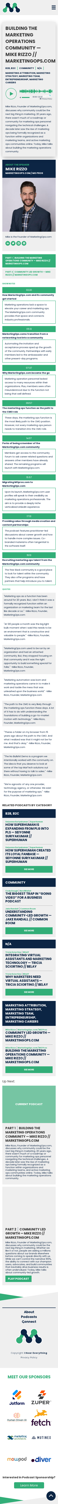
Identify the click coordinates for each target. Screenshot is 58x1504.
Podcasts (29, 1316)
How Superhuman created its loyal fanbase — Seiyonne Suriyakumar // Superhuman (28, 856)
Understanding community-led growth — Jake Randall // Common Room (28, 917)
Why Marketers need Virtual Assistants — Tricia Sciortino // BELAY (26, 980)
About (29, 1312)
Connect (29, 1322)
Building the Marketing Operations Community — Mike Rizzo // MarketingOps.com (27, 1056)
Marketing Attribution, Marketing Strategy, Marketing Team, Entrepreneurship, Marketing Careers (27, 77)
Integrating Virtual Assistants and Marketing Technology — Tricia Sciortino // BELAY (28, 961)
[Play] (11, 93)
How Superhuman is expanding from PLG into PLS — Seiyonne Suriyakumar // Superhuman (27, 832)
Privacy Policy (29, 1357)
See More (29, 869)
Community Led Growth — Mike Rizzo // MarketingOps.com (27, 273)
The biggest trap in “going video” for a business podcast (28, 897)
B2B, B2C (10, 68)
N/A (39, 68)
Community (26, 68)
